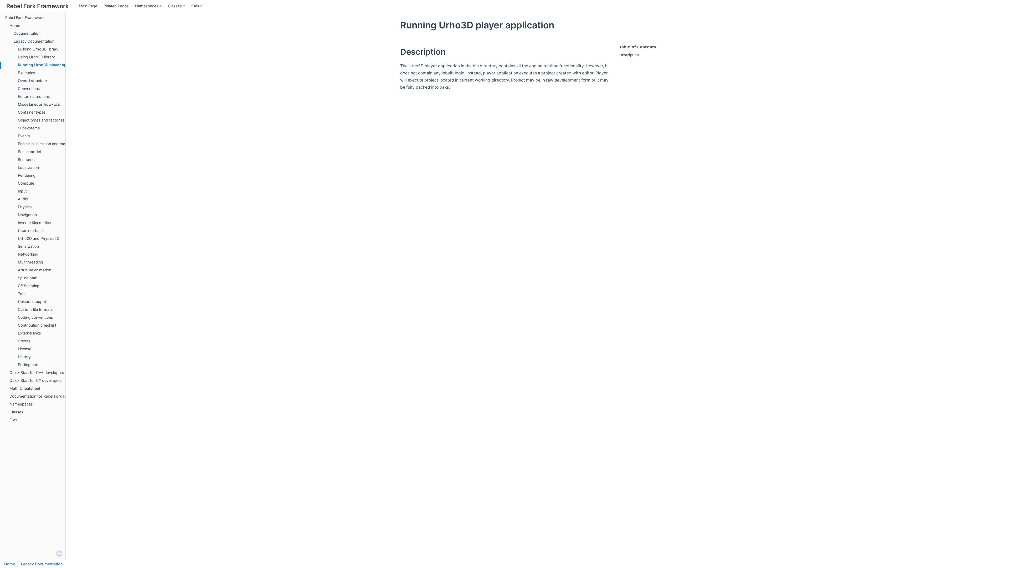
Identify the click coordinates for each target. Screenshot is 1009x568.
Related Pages (116, 6)
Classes (175, 6)
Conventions (29, 88)
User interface (30, 230)
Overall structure (32, 80)
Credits (24, 341)
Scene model (29, 151)
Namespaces (146, 6)
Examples (26, 72)
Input (22, 191)
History (24, 356)
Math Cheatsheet (24, 388)
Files (195, 6)
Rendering (26, 175)
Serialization (28, 246)
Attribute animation (34, 270)
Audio (23, 199)
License (24, 349)
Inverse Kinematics (34, 222)
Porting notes (30, 364)
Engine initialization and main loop (47, 143)
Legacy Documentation (34, 41)
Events (24, 136)
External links (29, 333)
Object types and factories (41, 120)
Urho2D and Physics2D (38, 238)
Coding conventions (35, 317)
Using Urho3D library (36, 57)
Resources (27, 159)
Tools (23, 293)
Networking (28, 254)
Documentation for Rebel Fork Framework (46, 396)
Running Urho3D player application (50, 65)
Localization (28, 167)
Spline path (28, 278)
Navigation (27, 214)
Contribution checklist (37, 325)
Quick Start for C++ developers (36, 372)
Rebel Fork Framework (25, 17)
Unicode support (33, 301)
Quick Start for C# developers (35, 380)
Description (629, 55)
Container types (32, 112)
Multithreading (30, 262)
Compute (26, 183)
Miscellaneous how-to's (39, 104)
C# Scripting (28, 285)
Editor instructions (34, 96)
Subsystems (29, 128)
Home (14, 25)
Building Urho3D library (38, 49)
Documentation (27, 33)
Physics (25, 207)
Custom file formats (35, 309)
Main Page (88, 6)
